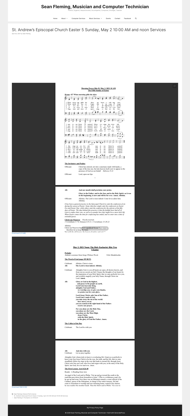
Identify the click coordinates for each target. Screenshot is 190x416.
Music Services (94, 18)
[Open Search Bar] (136, 18)
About (63, 18)
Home (55, 18)
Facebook (127, 18)
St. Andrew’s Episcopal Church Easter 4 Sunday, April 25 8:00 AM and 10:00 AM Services (41, 396)
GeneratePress (119, 413)
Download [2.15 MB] (19, 233)
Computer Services (78, 18)
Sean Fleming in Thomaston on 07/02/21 (26, 398)
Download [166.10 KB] (19, 387)
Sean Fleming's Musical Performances (25, 394)
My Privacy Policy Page (95, 408)
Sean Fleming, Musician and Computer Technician (95, 6)
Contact (117, 18)
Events (108, 18)
